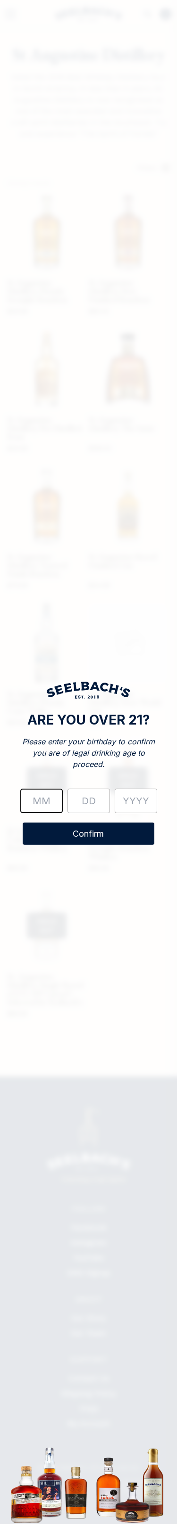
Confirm (88, 834)
